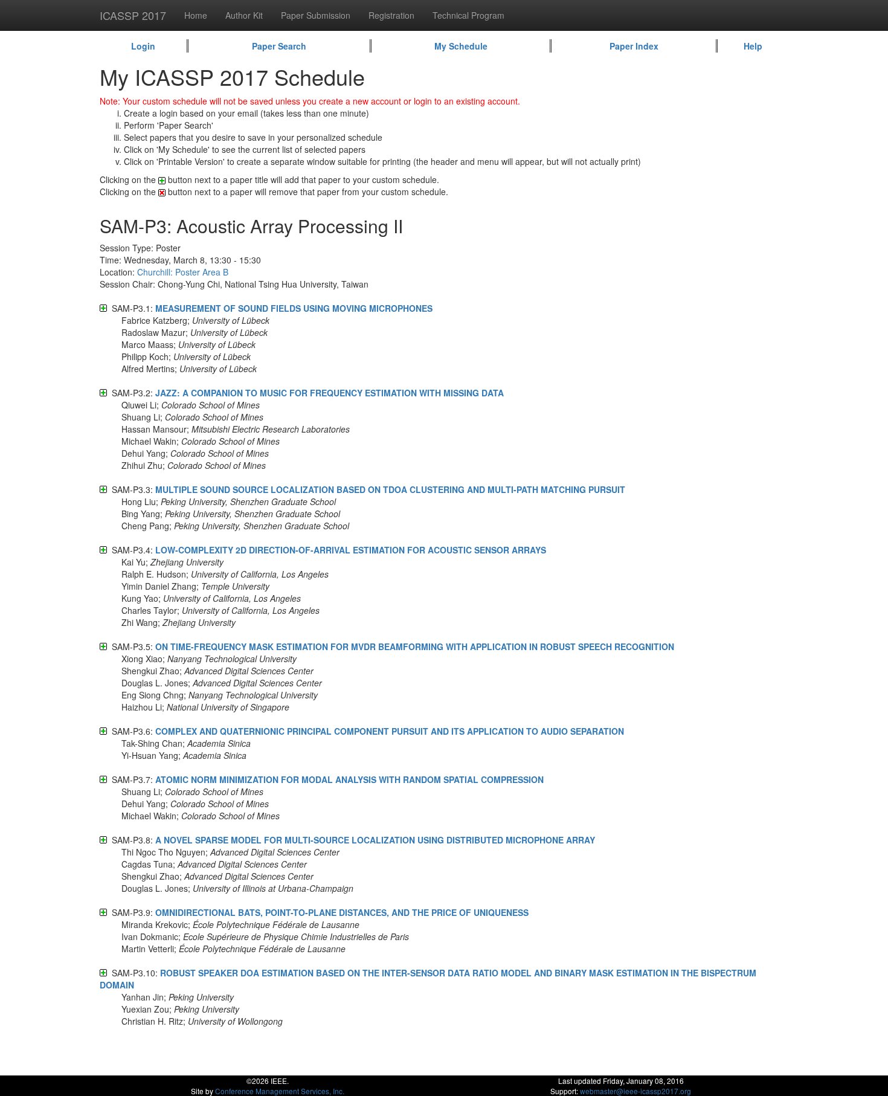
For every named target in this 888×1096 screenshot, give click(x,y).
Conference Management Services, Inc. (279, 1091)
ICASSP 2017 (133, 15)
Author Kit (244, 15)
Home (195, 15)
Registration (391, 15)
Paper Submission (315, 15)
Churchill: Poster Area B (182, 272)
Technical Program (468, 15)
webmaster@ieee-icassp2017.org (635, 1091)
